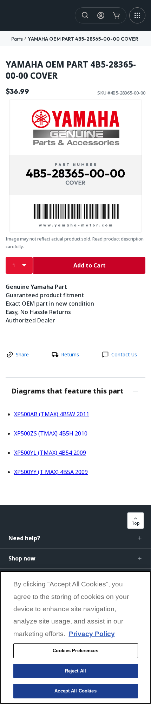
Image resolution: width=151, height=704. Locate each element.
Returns (70, 354)
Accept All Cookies (75, 690)
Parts (17, 39)
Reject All (75, 671)
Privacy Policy (92, 633)
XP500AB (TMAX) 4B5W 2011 (51, 414)
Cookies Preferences (75, 650)
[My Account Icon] (101, 15)
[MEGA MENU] (137, 15)
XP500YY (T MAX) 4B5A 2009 (51, 472)
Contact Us (124, 354)
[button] (75, 538)
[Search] (85, 15)
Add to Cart (89, 265)
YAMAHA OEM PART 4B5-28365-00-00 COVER (83, 39)
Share (22, 354)
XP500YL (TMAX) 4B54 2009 (50, 452)
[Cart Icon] (116, 15)
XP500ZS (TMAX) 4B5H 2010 (50, 433)
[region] (75, 637)
